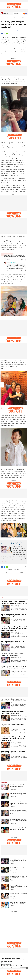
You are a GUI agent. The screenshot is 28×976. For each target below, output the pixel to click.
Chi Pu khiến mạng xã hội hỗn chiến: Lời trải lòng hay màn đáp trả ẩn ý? (18, 829)
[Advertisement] (14, 927)
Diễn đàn (5, 13)
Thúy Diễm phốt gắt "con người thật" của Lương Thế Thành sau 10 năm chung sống (18, 896)
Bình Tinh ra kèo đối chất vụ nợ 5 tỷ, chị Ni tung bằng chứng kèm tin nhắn (18, 795)
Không (21, 572)
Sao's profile (24, 17)
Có (6, 572)
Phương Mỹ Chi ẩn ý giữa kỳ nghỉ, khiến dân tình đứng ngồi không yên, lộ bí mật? (18, 861)
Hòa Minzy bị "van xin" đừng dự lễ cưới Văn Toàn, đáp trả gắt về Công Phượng (13, 543)
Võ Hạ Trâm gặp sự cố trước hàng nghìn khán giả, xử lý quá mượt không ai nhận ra (18, 887)
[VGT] (2, 13)
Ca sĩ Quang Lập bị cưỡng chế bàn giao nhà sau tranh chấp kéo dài (18, 904)
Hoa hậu (19, 17)
